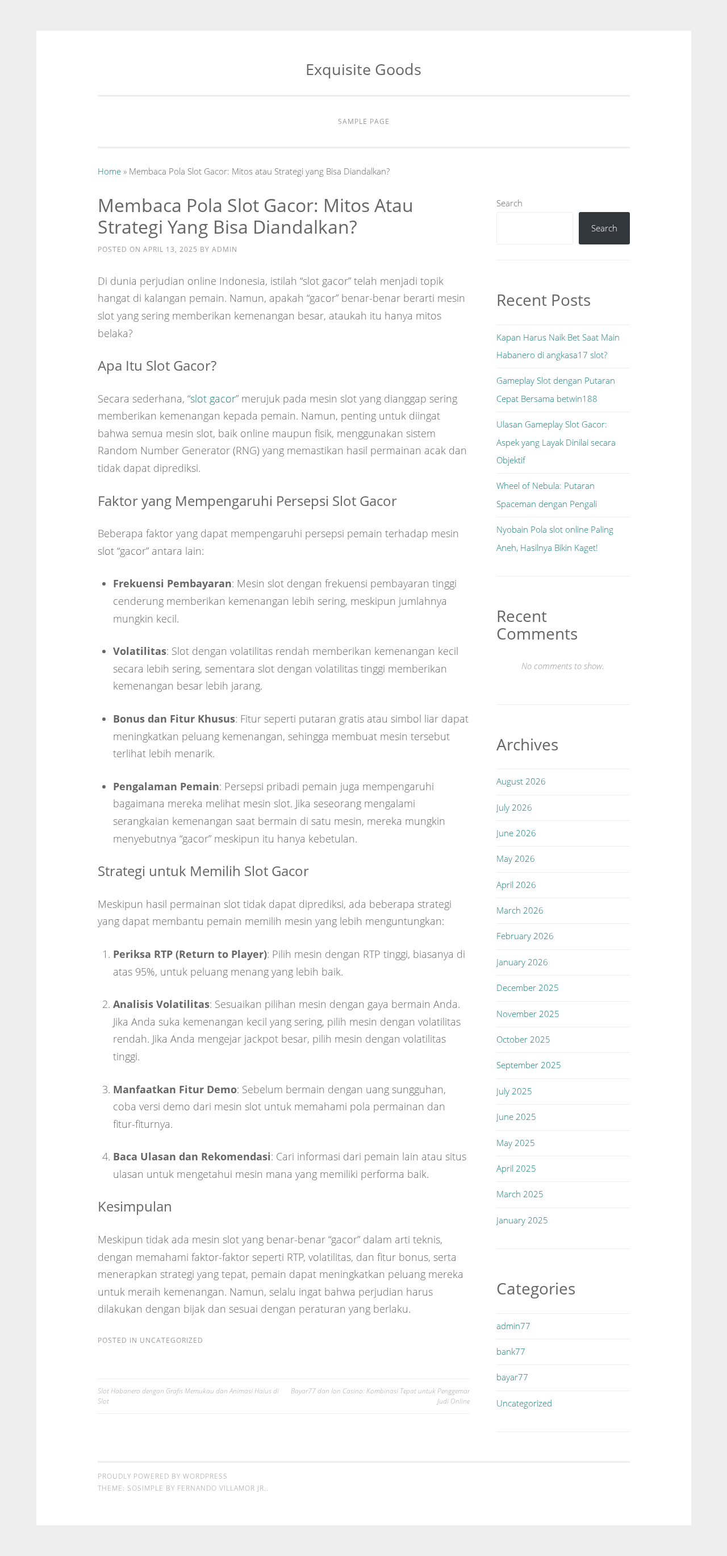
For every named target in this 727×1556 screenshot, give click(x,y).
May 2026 (515, 858)
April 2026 (516, 884)
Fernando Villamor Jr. (221, 1488)
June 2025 (516, 1116)
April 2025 (516, 1168)
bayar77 (512, 1377)
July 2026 (514, 807)
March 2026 (520, 910)
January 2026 (522, 962)
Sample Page (364, 121)
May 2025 (515, 1142)
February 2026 (525, 935)
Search (509, 203)
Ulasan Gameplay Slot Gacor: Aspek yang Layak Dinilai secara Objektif (556, 442)
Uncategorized (171, 1340)
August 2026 (521, 781)
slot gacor (213, 398)
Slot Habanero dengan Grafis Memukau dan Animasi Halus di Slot (188, 1396)
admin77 (513, 1325)
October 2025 (523, 1039)
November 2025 (527, 1013)
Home (109, 171)
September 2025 (528, 1064)
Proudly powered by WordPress (163, 1476)
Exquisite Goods (363, 69)
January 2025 (522, 1220)
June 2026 (516, 833)
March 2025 (520, 1194)
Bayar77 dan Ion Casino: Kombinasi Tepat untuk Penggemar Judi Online (380, 1396)
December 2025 (527, 987)
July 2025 (514, 1091)
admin (224, 249)
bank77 (510, 1351)
